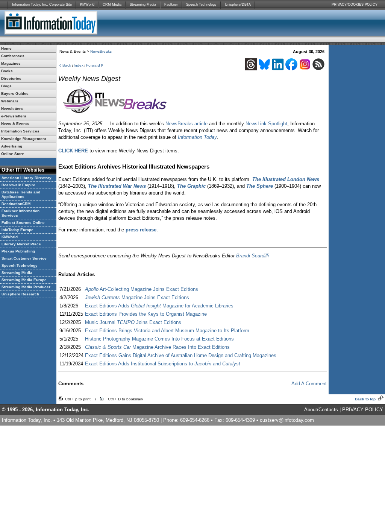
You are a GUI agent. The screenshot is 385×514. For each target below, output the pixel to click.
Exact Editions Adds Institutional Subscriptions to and (162, 363)
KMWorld (87, 4)
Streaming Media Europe (24, 280)
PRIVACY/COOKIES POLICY (354, 4)
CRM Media (112, 4)
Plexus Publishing (18, 251)
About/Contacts (321, 409)
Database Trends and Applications (21, 194)
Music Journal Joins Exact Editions (133, 322)
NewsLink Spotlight (266, 123)
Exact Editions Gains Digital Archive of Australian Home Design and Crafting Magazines (180, 355)
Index (78, 65)
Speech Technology (201, 4)
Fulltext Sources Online (23, 223)
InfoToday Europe (17, 230)
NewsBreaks (101, 51)
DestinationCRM (16, 204)
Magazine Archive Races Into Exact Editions (157, 347)
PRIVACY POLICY (362, 409)
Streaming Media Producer (26, 287)
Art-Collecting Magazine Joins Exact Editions (141, 289)
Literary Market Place (21, 244)
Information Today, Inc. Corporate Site (42, 4)
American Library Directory (27, 178)
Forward (93, 65)
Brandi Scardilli (252, 256)
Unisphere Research (20, 294)
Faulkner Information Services (20, 213)
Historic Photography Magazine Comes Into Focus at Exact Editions (159, 339)
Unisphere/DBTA (238, 4)
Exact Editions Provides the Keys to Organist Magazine (146, 314)
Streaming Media (143, 4)
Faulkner (171, 4)
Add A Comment (309, 383)
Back (66, 65)
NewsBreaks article (186, 123)
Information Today (197, 137)
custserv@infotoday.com (287, 420)
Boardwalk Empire (18, 185)
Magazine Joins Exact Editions (137, 297)
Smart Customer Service (24, 258)
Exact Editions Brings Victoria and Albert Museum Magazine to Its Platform (167, 330)
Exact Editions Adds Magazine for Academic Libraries (159, 306)
